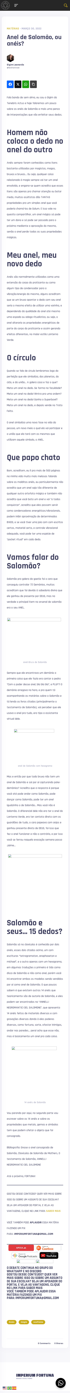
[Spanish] (14, 1388)
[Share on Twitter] (18, 84)
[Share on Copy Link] (33, 84)
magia (24, 1322)
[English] (5, 1388)
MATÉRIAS (13, 28)
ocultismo (38, 1322)
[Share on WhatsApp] (25, 84)
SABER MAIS (53, 1211)
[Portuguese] (9, 1388)
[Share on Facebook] (10, 84)
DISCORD (35, 1271)
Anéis (11, 1322)
